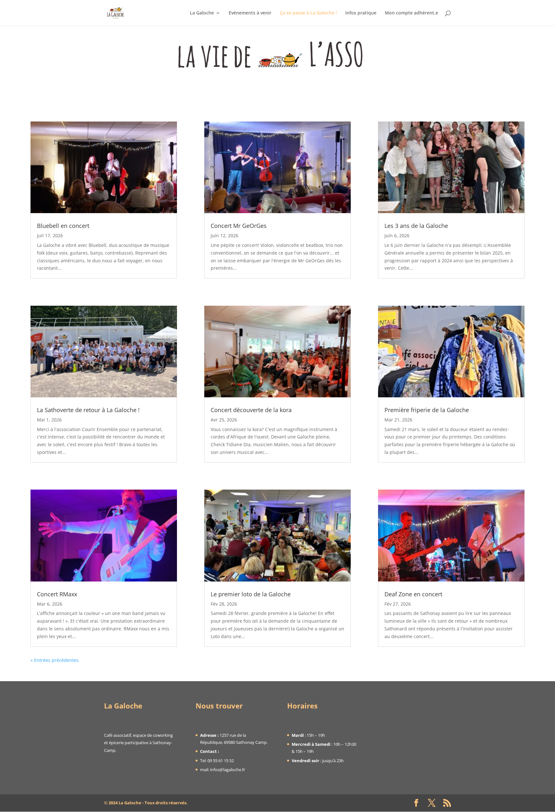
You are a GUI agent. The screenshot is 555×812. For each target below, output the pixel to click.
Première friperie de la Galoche (426, 410)
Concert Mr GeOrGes (239, 226)
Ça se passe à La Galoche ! (308, 13)
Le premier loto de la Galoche (251, 594)
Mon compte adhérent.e (411, 13)
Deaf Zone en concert (413, 594)
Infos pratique (360, 13)
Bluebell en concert (63, 226)
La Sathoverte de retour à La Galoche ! (88, 410)
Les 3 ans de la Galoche (416, 226)
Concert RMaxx (57, 594)
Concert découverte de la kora (251, 410)
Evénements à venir (250, 13)
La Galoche (202, 13)
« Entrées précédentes (55, 660)
